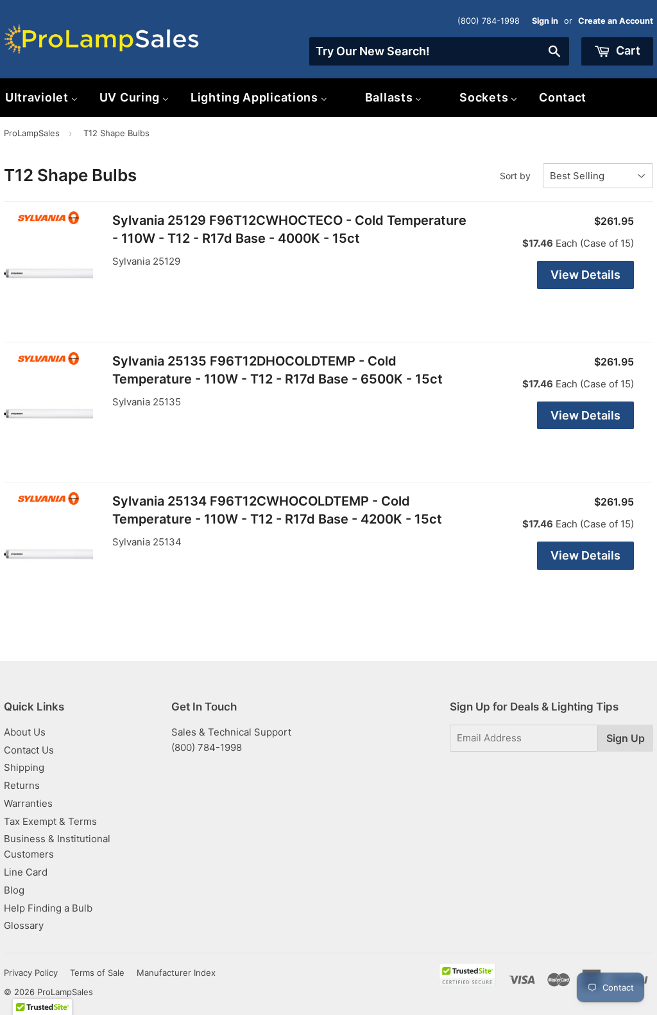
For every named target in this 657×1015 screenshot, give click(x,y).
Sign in (545, 21)
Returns (22, 785)
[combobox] (439, 51)
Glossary (24, 925)
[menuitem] (134, 97)
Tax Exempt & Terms (50, 821)
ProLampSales (32, 133)
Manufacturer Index (176, 972)
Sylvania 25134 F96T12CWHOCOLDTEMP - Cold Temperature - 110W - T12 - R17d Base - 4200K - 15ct (277, 510)
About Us (25, 732)
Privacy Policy (31, 972)
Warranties (28, 803)
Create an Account (615, 21)
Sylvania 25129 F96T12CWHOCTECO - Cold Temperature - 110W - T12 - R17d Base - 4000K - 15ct (289, 229)
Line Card (25, 872)
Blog (14, 890)
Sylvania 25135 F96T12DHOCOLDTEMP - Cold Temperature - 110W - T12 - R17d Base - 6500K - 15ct (277, 370)
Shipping (24, 767)
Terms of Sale (97, 972)
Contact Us (29, 750)
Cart (626, 50)
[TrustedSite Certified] (467, 975)
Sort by (515, 175)
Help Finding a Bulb (48, 908)
